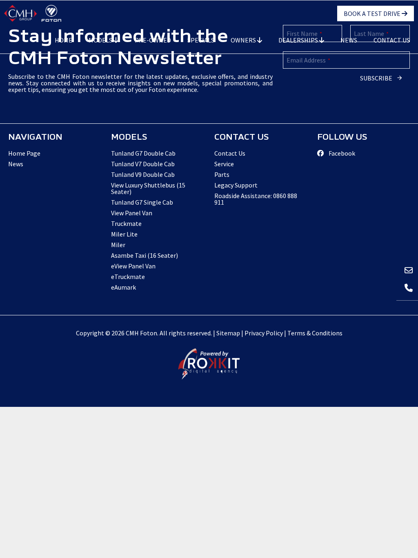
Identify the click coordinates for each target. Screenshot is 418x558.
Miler (118, 245)
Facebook (341, 153)
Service (224, 164)
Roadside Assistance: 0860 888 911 (255, 199)
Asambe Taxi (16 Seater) (144, 255)
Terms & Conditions (314, 333)
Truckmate (126, 223)
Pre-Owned (153, 40)
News (348, 40)
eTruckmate (128, 276)
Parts (221, 174)
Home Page (24, 153)
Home (63, 40)
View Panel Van (131, 213)
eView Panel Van (133, 266)
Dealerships (298, 40)
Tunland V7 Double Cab (143, 164)
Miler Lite (124, 234)
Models (101, 40)
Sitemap (228, 333)
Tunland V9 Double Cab (143, 174)
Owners (244, 40)
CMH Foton (32, 13)
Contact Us (392, 40)
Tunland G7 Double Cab (143, 153)
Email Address (308, 60)
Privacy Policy (264, 333)
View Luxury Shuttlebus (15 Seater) (148, 188)
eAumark (123, 287)
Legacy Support (236, 185)
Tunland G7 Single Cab (142, 202)
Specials (200, 40)
